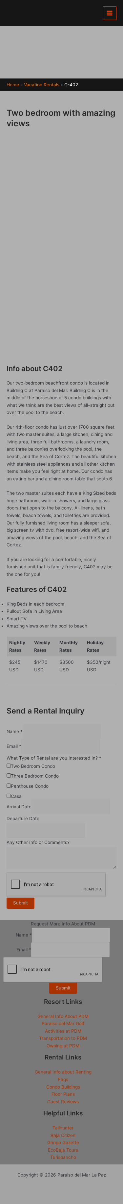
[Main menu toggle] (110, 13)
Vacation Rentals (41, 84)
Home (13, 84)
